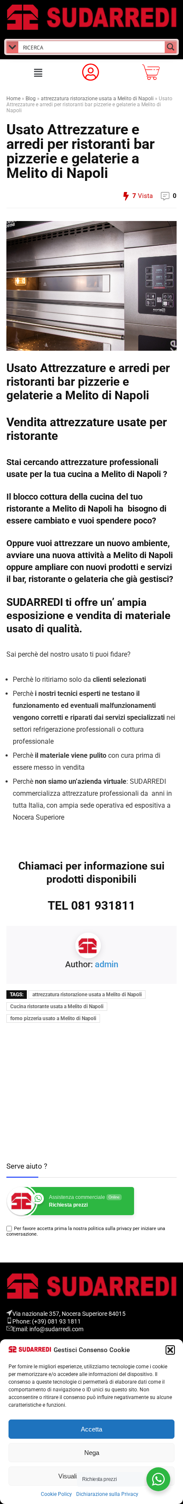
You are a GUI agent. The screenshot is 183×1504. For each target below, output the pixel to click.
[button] (170, 1350)
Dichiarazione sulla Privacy (107, 1494)
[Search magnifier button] (171, 47)
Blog (31, 99)
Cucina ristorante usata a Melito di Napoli (56, 1006)
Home (13, 99)
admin (106, 964)
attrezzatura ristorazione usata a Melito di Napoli (97, 99)
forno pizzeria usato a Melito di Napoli (53, 1018)
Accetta (91, 1429)
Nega (91, 1452)
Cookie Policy (56, 1494)
